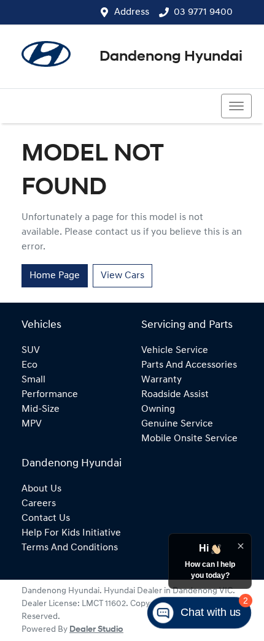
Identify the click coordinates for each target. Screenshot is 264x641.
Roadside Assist (175, 395)
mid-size (40, 409)
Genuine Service (177, 424)
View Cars (122, 276)
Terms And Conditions (69, 548)
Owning (158, 409)
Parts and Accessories (189, 365)
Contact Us (45, 518)
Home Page (54, 276)
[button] (236, 106)
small (33, 380)
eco (29, 365)
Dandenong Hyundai (171, 57)
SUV (30, 350)
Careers (38, 504)
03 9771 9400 (203, 12)
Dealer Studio (96, 629)
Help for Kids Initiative (71, 533)
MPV (31, 424)
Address (131, 12)
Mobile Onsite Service (189, 439)
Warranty (161, 380)
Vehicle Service (174, 350)
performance (49, 395)
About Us (41, 489)
